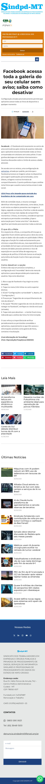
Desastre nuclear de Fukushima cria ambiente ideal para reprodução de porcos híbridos (34, 402)
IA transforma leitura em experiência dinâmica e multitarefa (8, 402)
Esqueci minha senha (8, 54)
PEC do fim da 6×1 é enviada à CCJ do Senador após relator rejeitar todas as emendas (29, 574)
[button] (37, 59)
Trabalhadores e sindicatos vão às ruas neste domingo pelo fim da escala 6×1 (27, 561)
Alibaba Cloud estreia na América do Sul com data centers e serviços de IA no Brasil (27, 488)
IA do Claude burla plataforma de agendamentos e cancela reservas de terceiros (26, 503)
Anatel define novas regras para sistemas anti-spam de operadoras (28, 601)
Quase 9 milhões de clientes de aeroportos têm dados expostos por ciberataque (28, 587)
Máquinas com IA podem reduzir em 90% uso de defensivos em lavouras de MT (27, 472)
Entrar (22, 50)
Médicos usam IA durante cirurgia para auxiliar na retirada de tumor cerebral (27, 547)
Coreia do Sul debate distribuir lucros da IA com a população (10, 430)
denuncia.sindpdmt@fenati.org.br (21, 733)
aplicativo (5, 171)
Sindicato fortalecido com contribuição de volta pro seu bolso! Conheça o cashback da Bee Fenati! (29, 519)
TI (32, 111)
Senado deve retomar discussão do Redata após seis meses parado (27, 534)
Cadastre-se (20, 54)
